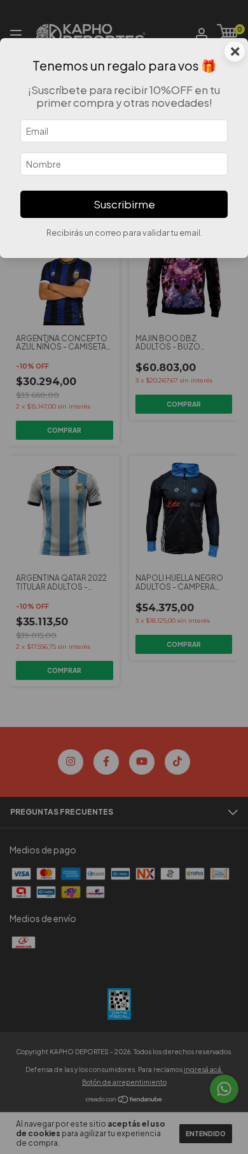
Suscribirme (124, 204)
